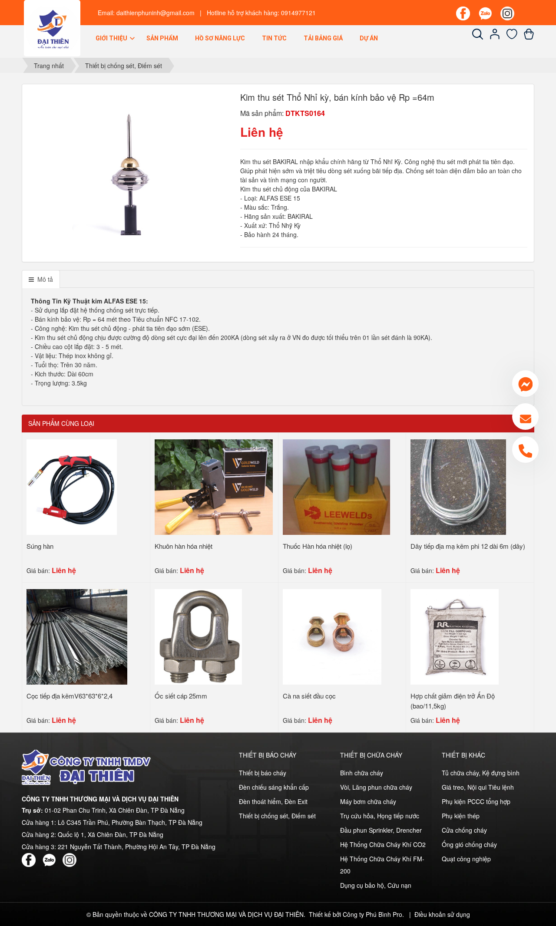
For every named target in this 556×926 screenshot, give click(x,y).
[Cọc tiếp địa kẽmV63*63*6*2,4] (76, 636)
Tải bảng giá (323, 38)
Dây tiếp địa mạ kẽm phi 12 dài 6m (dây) (467, 545)
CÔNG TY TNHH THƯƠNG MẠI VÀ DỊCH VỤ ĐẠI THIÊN (226, 914)
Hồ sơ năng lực (220, 38)
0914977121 (298, 12)
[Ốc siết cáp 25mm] (198, 636)
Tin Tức (274, 38)
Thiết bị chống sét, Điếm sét (277, 815)
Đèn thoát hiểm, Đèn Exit (273, 801)
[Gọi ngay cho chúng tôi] (525, 449)
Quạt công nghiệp (466, 858)
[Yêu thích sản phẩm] (511, 37)
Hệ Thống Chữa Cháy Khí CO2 (383, 844)
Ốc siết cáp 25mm (181, 695)
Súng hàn (39, 545)
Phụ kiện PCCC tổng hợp (476, 801)
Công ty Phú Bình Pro (372, 914)
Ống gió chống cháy (469, 844)
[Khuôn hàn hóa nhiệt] (214, 486)
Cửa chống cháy (464, 830)
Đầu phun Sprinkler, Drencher (381, 830)
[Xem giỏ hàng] (528, 37)
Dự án (369, 38)
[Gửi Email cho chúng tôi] (525, 416)
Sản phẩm (162, 38)
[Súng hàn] (71, 486)
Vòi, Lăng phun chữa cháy (376, 787)
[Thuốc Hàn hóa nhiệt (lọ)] (336, 486)
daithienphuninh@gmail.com (155, 12)
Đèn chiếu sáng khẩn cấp (274, 787)
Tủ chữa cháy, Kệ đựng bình (481, 772)
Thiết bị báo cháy (262, 772)
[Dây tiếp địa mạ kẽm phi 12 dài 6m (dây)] (458, 486)
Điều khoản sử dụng (442, 914)
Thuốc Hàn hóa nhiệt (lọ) (317, 545)
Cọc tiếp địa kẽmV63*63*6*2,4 (69, 695)
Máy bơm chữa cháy (368, 801)
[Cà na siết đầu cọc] (332, 636)
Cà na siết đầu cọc (309, 695)
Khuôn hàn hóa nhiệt (183, 545)
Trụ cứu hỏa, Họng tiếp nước (379, 815)
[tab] (41, 279)
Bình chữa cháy (361, 772)
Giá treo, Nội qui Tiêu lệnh (478, 787)
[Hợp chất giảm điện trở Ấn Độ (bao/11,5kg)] (454, 636)
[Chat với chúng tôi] (525, 383)
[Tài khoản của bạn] (495, 37)
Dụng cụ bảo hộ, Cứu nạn (375, 885)
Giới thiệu (112, 38)
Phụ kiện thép (461, 815)
